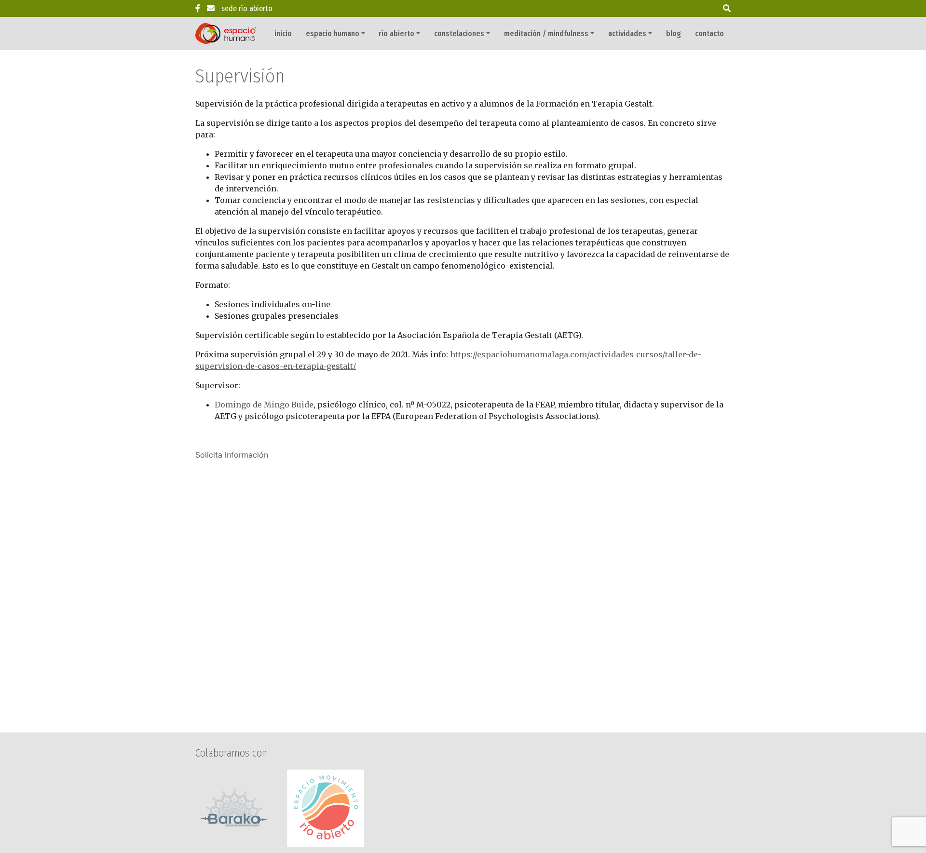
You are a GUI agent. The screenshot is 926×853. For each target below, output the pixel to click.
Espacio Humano (332, 33)
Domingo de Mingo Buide (264, 404)
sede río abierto (246, 8)
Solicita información (231, 455)
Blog (673, 33)
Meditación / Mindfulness (546, 33)
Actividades (627, 33)
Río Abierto (396, 33)
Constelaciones (459, 33)
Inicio (283, 33)
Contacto (709, 33)
